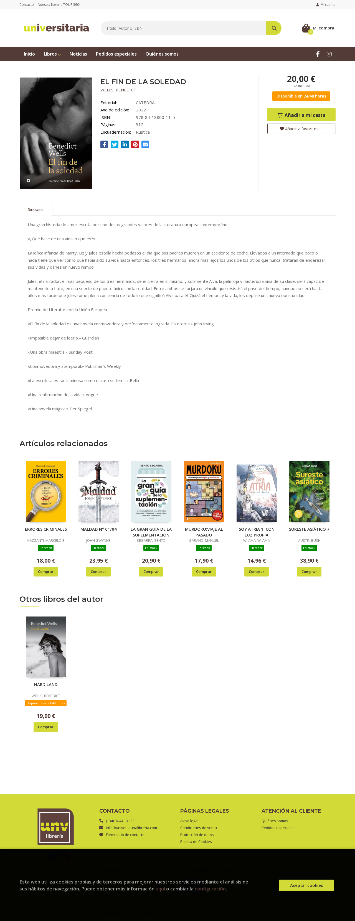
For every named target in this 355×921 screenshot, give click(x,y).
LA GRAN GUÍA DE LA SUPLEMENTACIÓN (151, 531)
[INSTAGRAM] (329, 53)
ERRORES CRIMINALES (46, 529)
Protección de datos (197, 834)
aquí (160, 888)
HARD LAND (46, 684)
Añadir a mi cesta (304, 115)
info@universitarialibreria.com (131, 827)
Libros (51, 54)
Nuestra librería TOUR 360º (59, 4)
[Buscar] (274, 28)
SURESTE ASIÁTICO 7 (309, 529)
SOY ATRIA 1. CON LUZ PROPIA (257, 531)
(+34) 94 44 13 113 (120, 820)
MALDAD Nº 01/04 (98, 529)
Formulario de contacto (125, 834)
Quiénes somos (275, 820)
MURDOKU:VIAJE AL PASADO (204, 531)
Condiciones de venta (198, 827)
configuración (210, 888)
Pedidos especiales (278, 827)
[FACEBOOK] (318, 53)
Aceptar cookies (306, 885)
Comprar (46, 571)
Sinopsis (36, 209)
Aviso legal (189, 820)
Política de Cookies (196, 841)
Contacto (26, 4)
